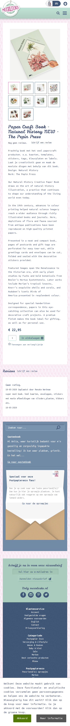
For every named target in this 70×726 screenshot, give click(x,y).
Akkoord (22, 718)
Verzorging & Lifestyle (35, 642)
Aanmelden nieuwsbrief (33, 579)
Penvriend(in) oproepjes (35, 672)
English (35, 622)
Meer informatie (51, 718)
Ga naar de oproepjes (35, 503)
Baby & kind (35, 648)
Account (35, 612)
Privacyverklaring (35, 628)
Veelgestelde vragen (35, 615)
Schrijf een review (41, 142)
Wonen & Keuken (35, 645)
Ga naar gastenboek (19, 462)
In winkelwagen (30, 338)
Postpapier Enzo (35, 639)
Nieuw (35, 661)
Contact (35, 625)
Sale (35, 651)
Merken (35, 655)
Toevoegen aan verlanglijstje (27, 345)
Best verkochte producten (35, 658)
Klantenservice (35, 609)
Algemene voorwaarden (35, 618)
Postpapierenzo (35, 668)
